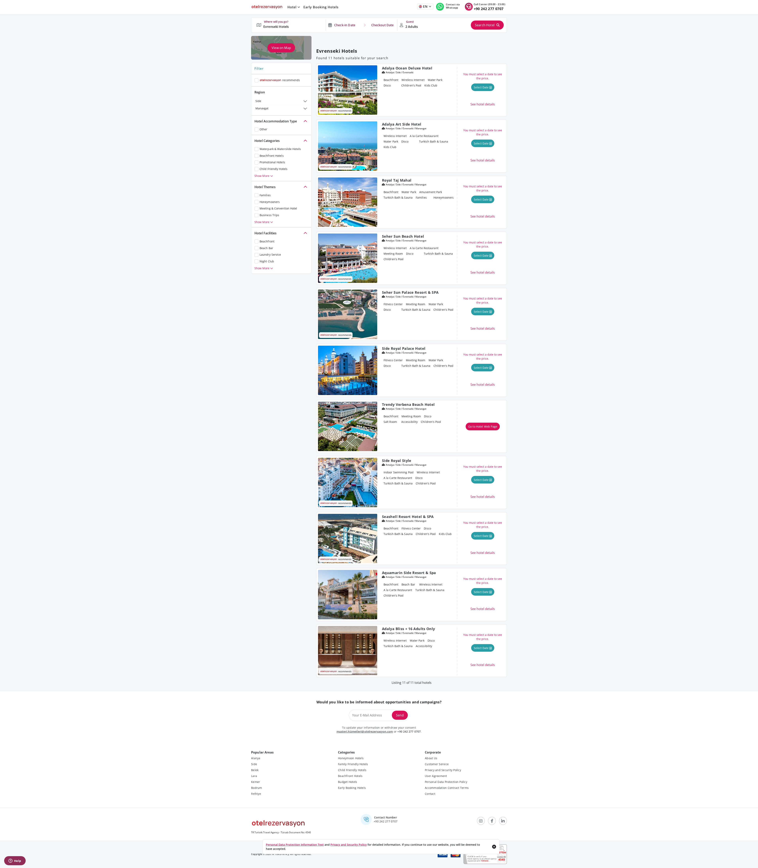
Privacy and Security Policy (443, 770)
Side (258, 101)
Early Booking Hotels (321, 7)
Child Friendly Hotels (273, 169)
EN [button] (425, 6)
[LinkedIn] (503, 821)
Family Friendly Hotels (353, 764)
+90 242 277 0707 (409, 731)
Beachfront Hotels (272, 156)
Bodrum (256, 788)
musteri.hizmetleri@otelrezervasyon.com (365, 731)
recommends (291, 80)
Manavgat (261, 108)
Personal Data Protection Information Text (295, 844)
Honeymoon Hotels (351, 758)
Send (400, 715)
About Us (431, 758)
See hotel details (482, 104)
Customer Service (437, 764)
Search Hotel (484, 25)
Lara (254, 776)
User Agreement (436, 776)
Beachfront (267, 241)
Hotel (291, 7)
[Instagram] (481, 821)
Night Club (267, 261)
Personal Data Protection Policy (446, 782)
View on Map (281, 48)
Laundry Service (270, 254)
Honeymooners (270, 202)
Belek (254, 770)
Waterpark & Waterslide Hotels (280, 149)
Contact (430, 794)
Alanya (255, 758)
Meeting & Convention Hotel (278, 208)
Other (263, 129)
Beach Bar (266, 248)
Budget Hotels (347, 782)
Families (265, 195)
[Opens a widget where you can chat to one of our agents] (15, 861)
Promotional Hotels (272, 162)
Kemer (255, 782)
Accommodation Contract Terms (447, 788)
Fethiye (256, 794)
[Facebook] (492, 821)
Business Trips (269, 215)
